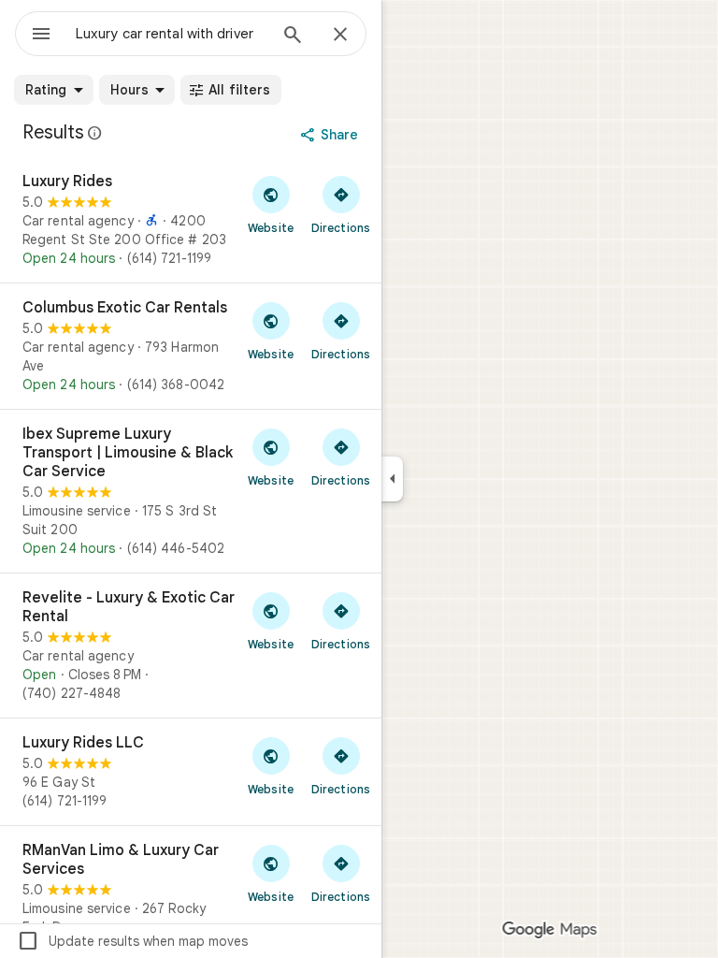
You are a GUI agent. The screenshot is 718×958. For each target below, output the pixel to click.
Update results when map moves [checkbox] (132, 941)
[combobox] (171, 33)
